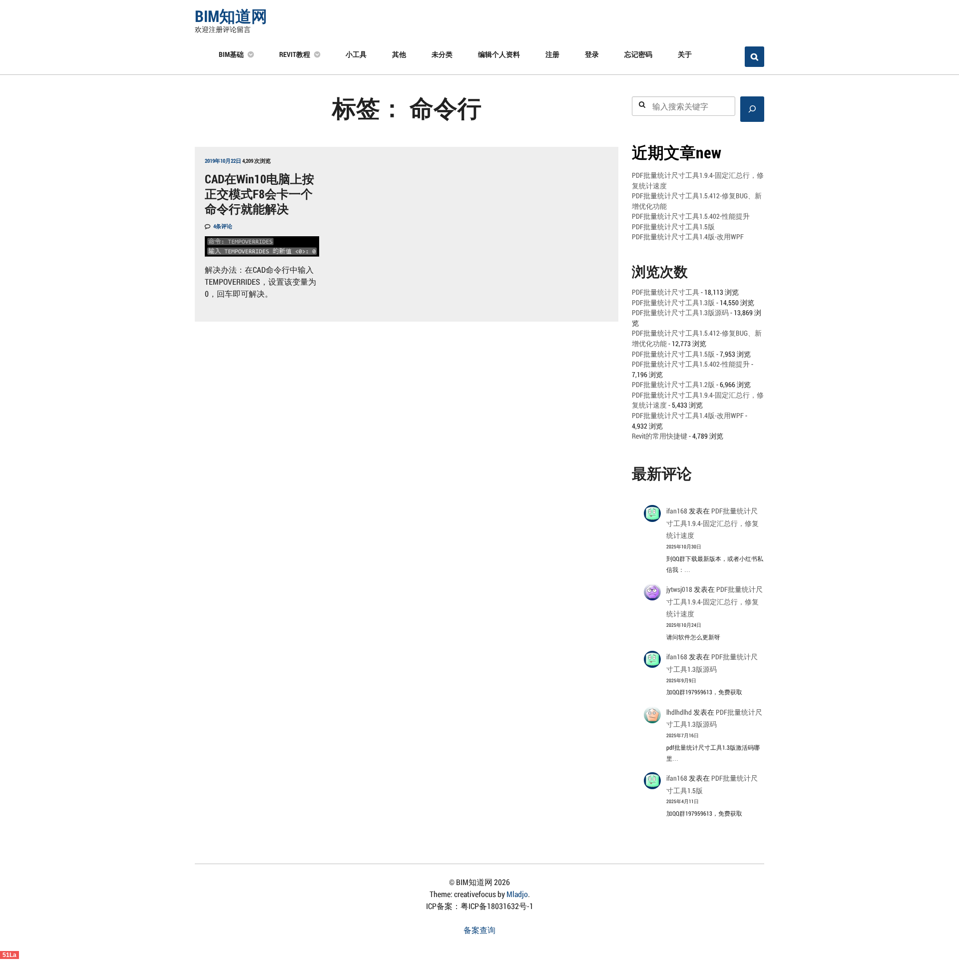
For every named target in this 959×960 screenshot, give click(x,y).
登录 (592, 54)
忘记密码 (638, 54)
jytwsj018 (679, 589)
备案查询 (479, 930)
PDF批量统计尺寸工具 (665, 292)
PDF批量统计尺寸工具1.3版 (673, 302)
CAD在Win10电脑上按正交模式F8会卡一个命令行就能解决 (259, 194)
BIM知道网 (231, 15)
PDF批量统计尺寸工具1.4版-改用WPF (688, 236)
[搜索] (752, 109)
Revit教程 (294, 54)
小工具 (356, 54)
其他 (399, 54)
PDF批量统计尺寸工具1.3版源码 (680, 312)
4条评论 (222, 226)
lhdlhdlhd (679, 712)
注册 (552, 54)
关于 (685, 54)
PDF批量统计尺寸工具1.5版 (673, 226)
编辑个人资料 (499, 54)
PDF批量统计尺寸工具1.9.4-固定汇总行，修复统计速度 (712, 523)
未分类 (442, 54)
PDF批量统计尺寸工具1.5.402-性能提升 (691, 216)
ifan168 (676, 510)
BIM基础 (231, 54)
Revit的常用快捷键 (659, 436)
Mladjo (517, 894)
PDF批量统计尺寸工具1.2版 (673, 384)
